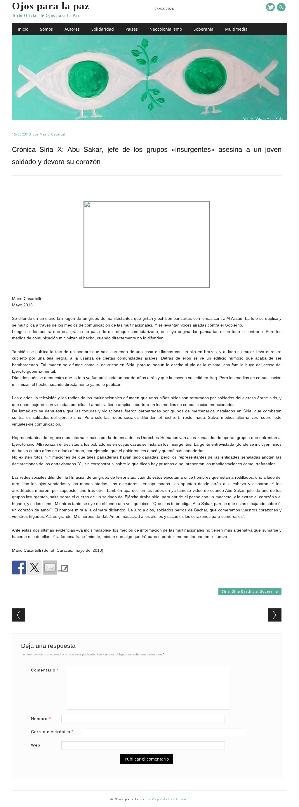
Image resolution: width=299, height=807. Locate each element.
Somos (46, 29)
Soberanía (203, 29)
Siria (226, 591)
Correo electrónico (52, 731)
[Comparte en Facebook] (19, 567)
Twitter (270, 7)
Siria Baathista (245, 591)
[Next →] (274, 615)
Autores (72, 29)
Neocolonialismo (166, 29)
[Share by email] (50, 567)
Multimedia (236, 29)
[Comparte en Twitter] (34, 567)
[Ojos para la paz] (149, 118)
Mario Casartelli (54, 134)
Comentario (45, 670)
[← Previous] (18, 615)
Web (35, 745)
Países (132, 29)
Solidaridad (102, 29)
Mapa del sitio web (170, 799)
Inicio (23, 29)
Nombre (41, 718)
